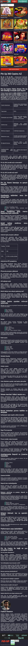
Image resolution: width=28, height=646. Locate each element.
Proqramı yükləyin (23, 1)
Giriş (9, 1)
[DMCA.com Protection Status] (17, 642)
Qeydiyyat (14, 1)
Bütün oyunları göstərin (14, 69)
